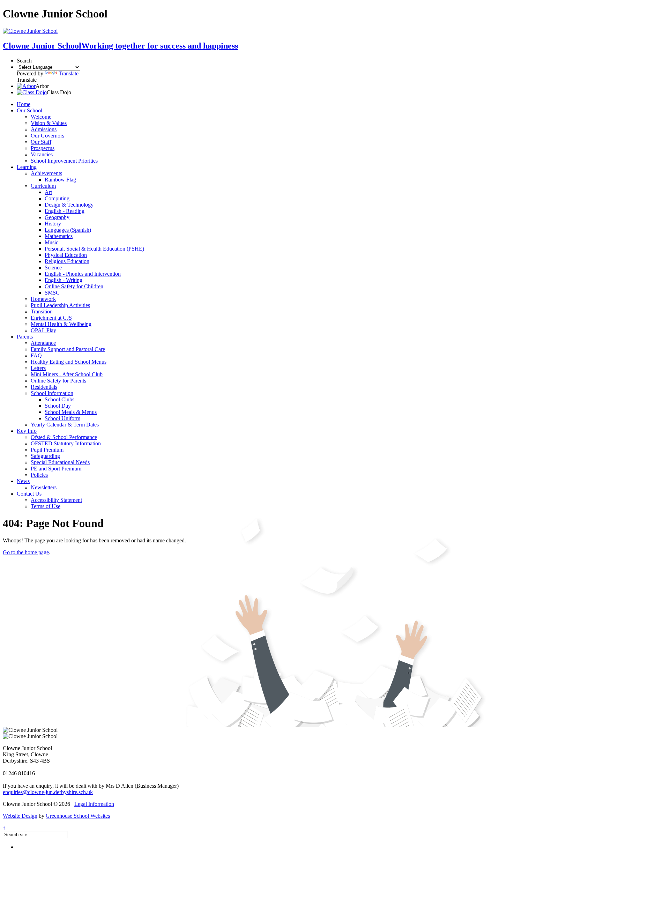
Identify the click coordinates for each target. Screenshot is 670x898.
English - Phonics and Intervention (83, 274)
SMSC (52, 293)
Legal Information (94, 804)
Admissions (44, 129)
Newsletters (44, 487)
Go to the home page (26, 552)
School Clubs (59, 399)
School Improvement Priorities (64, 161)
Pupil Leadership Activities (60, 305)
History (53, 224)
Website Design (20, 816)
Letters (38, 368)
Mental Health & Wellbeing (61, 324)
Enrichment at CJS (51, 318)
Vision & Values (49, 123)
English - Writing (63, 280)
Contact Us (29, 494)
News (23, 481)
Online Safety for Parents (58, 381)
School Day (58, 406)
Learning (27, 167)
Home (23, 104)
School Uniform (62, 418)
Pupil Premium (47, 450)
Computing (57, 198)
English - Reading (64, 211)
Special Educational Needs (60, 462)
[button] (26, 86)
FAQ (36, 355)
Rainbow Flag (60, 180)
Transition (42, 311)
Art (48, 192)
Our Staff (41, 142)
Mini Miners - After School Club (67, 374)
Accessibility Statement (56, 500)
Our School (29, 110)
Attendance (43, 343)
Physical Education (66, 255)
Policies (39, 475)
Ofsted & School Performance (64, 437)
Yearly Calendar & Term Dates (65, 425)
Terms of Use (45, 506)
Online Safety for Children (74, 286)
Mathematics (59, 236)
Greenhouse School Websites (78, 816)
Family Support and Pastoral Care (68, 349)
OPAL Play (43, 330)
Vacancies (42, 154)
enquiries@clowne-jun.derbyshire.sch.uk (48, 792)
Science (53, 267)
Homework (43, 299)
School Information (52, 393)
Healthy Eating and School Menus (68, 362)
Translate (69, 73)
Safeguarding (45, 456)
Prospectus (42, 148)
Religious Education (67, 261)
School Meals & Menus (71, 412)
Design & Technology (69, 205)
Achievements (46, 173)
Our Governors (47, 136)
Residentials (44, 387)
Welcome (41, 117)
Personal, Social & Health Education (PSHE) (94, 249)
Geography (57, 217)
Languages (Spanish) (68, 230)
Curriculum (43, 186)
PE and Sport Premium (56, 469)
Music (51, 242)
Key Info (27, 431)
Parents (25, 337)
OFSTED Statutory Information (66, 443)
